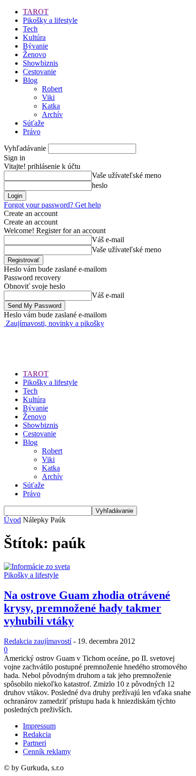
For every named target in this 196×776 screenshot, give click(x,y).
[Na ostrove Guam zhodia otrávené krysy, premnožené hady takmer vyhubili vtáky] (37, 566)
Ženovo (34, 54)
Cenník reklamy (47, 751)
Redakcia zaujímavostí (37, 641)
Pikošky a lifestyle (50, 20)
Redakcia (37, 734)
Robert (52, 89)
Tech (30, 29)
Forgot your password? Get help (52, 205)
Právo (31, 132)
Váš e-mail (108, 240)
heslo (100, 185)
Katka (51, 106)
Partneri (34, 743)
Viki (48, 97)
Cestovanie (39, 72)
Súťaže (33, 123)
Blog (30, 80)
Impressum (39, 726)
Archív (52, 114)
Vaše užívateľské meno (126, 175)
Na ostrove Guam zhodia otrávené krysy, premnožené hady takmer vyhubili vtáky (87, 608)
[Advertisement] (80, 340)
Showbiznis (40, 63)
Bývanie (35, 46)
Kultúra (34, 37)
